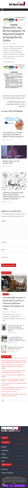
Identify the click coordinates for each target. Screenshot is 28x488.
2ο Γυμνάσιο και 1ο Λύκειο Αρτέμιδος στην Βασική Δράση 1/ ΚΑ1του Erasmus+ (13, 134)
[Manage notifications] (3, 484)
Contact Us (4, 469)
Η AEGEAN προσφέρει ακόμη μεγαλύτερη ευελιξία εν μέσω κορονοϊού (15, 104)
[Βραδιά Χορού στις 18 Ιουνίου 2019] (14, 146)
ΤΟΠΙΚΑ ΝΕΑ (5, 450)
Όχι (11, 485)
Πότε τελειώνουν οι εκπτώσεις (9, 391)
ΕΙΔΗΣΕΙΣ (3, 447)
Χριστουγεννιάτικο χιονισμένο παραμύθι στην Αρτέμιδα (15, 348)
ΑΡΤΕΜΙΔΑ (4, 458)
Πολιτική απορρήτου (19, 485)
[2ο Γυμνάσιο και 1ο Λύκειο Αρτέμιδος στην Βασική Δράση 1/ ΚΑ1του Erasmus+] (14, 116)
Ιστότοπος (4, 257)
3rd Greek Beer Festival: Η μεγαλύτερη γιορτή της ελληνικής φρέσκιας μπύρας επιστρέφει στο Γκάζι (14, 303)
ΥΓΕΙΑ (3, 461)
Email (3, 249)
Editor (15, 43)
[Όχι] (26, 481)
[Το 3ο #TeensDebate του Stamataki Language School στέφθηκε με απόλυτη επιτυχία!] (4, 340)
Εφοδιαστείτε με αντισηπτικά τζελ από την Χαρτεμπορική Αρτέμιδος (14, 97)
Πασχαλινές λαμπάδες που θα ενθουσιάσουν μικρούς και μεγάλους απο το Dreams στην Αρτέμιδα (16, 328)
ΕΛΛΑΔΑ (3, 454)
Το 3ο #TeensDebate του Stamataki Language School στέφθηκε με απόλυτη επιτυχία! (16, 338)
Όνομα (4, 242)
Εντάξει (6, 485)
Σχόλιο (4, 221)
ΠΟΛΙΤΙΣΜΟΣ (5, 294)
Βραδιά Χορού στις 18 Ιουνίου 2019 (11, 162)
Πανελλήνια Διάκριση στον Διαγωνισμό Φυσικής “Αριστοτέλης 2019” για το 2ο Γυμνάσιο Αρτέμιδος (13, 196)
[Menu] (2, 9)
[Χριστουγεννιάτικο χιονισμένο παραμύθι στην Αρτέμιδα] (3, 349)
